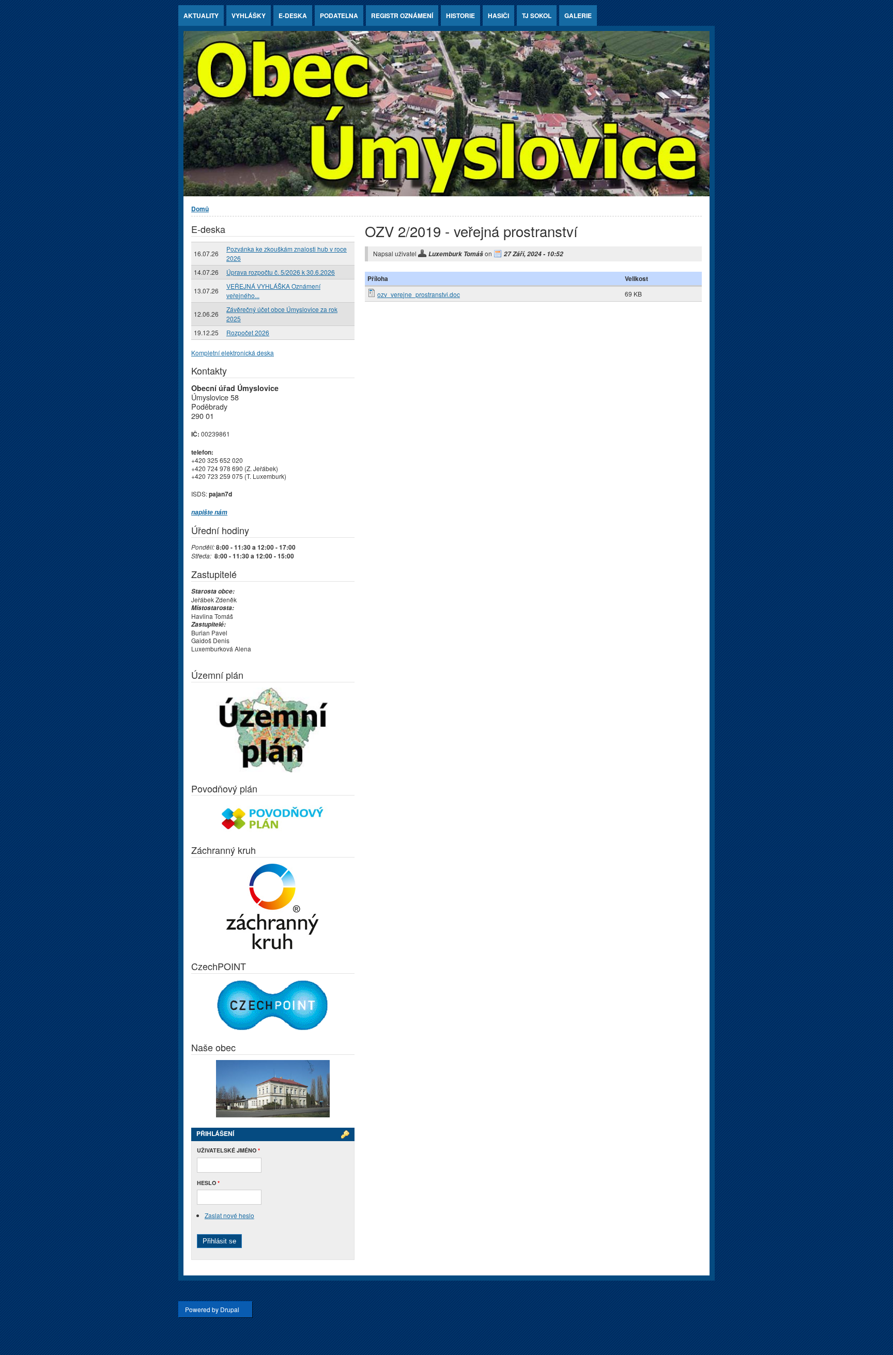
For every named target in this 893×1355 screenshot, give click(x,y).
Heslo (208, 1183)
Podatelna (339, 15)
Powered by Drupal (212, 1309)
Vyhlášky (249, 15)
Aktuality (201, 15)
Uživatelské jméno (228, 1150)
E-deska (293, 15)
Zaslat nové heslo (229, 1215)
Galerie (578, 15)
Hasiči (498, 15)
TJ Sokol (536, 15)
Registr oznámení (402, 15)
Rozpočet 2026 (247, 332)
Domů (200, 208)
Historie (460, 15)
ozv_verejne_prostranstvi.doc (418, 294)
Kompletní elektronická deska (232, 352)
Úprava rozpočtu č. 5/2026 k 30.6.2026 (280, 272)
